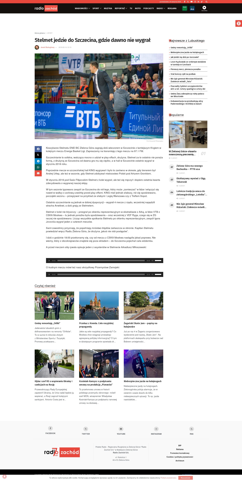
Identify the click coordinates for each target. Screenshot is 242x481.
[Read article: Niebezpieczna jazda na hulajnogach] (143, 364)
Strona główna (40, 33)
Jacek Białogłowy (47, 47)
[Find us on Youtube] (121, 429)
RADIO (160, 8)
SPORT (96, 8)
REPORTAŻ (120, 8)
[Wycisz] (152, 260)
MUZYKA (108, 8)
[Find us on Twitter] (188, 1)
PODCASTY (148, 8)
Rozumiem (185, 478)
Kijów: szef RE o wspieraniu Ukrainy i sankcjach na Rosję (53, 383)
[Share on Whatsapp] (38, 167)
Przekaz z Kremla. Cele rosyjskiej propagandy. (96, 325)
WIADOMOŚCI (81, 8)
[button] (238, 23)
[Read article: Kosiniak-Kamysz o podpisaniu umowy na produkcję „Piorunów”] (99, 364)
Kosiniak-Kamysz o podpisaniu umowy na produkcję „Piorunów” (95, 383)
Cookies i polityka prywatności (180, 457)
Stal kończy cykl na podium (183, 74)
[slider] (158, 260)
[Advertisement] (121, 22)
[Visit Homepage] (50, 8)
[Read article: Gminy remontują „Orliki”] (54, 306)
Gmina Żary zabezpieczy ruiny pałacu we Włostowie (187, 95)
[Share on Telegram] (38, 161)
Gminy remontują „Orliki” (47, 323)
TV (131, 8)
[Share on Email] (38, 173)
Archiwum (180, 460)
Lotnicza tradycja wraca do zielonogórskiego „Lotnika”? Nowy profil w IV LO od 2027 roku (191, 193)
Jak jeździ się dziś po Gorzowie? (185, 57)
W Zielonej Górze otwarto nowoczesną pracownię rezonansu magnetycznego (182, 153)
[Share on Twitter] (38, 155)
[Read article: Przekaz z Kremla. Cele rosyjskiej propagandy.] (99, 306)
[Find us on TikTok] (201, 1)
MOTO (138, 8)
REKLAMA (172, 8)
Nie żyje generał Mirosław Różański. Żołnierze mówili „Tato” (187, 80)
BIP (179, 445)
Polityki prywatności (168, 477)
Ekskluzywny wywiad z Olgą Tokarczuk (190, 180)
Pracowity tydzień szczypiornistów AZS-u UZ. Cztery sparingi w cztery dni (188, 87)
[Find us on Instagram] (195, 1)
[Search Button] (206, 1)
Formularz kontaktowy (179, 453)
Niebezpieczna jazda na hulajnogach (142, 381)
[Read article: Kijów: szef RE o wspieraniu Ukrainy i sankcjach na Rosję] (54, 364)
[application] (104, 260)
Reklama (180, 449)
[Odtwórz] (49, 260)
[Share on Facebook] (38, 149)
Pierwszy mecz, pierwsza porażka (186, 69)
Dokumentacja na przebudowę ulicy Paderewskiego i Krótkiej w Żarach (187, 102)
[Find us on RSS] (198, 1)
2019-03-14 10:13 (65, 47)
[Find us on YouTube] (192, 1)
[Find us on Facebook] (184, 1)
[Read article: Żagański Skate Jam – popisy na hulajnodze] (143, 306)
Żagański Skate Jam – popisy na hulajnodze (140, 325)
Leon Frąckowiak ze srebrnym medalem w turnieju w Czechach (188, 63)
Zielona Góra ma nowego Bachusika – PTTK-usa (189, 167)
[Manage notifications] (5, 476)
